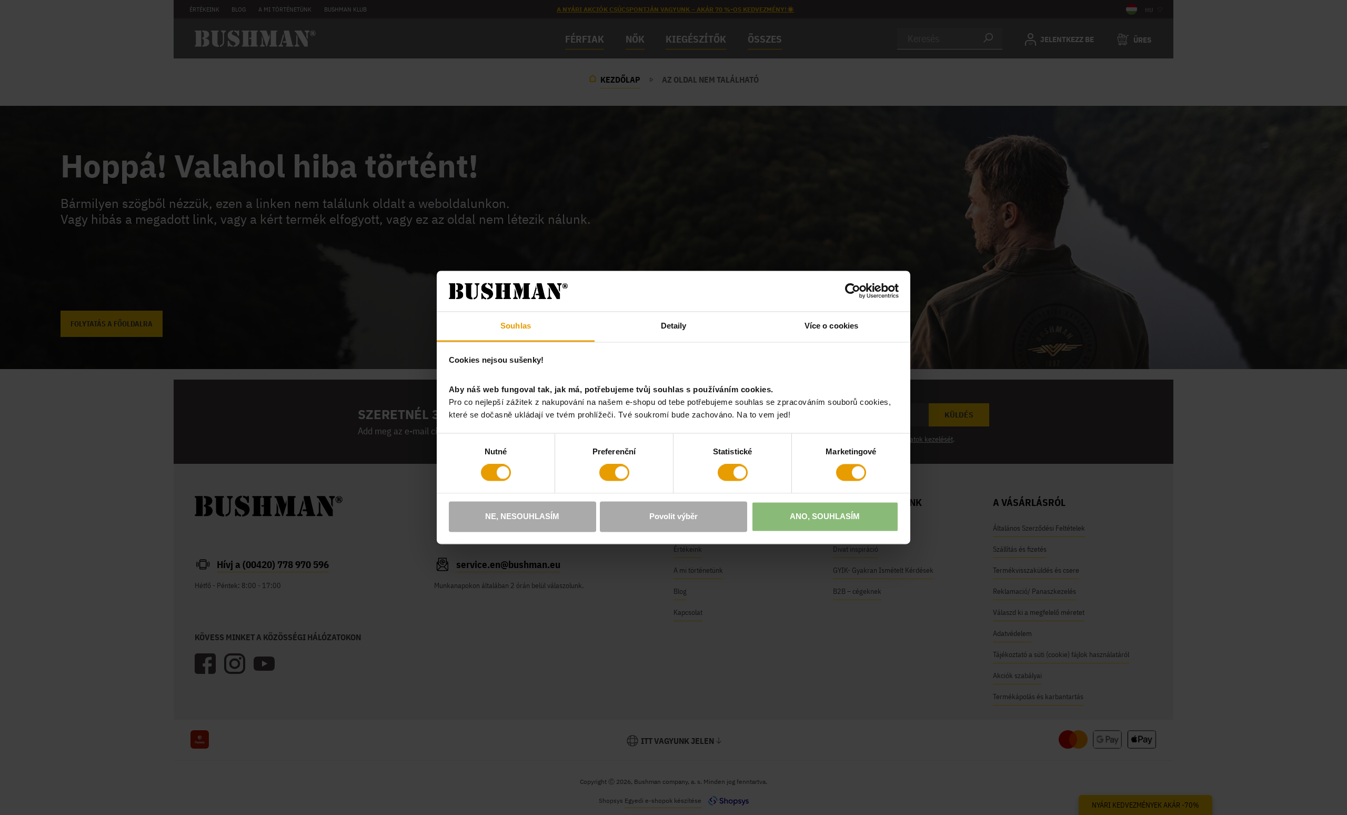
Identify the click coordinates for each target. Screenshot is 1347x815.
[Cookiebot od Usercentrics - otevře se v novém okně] (853, 291)
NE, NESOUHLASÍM (522, 516)
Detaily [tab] (674, 325)
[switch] (614, 472)
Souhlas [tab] (515, 325)
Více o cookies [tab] (831, 325)
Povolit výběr (673, 516)
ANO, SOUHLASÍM (825, 516)
